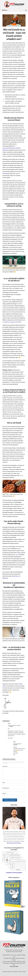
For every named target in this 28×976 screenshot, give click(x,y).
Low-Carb (17, 554)
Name (4, 782)
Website (4, 793)
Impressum (10, 971)
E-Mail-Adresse (6, 788)
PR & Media (5, 971)
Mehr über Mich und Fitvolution (14, 843)
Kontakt (20, 971)
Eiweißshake (6, 173)
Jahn (14, 741)
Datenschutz (15, 971)
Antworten (11, 726)
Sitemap (24, 971)
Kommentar (5, 766)
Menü (5, 10)
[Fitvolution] (14, 4)
